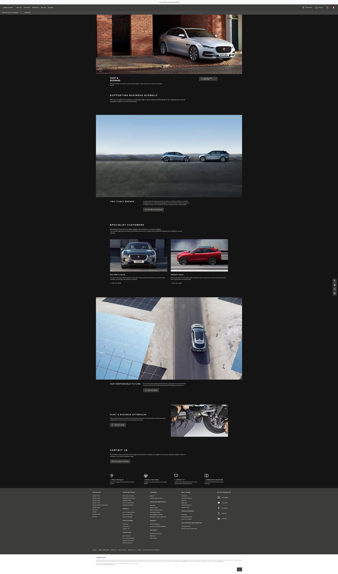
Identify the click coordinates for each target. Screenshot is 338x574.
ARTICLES (183, 500)
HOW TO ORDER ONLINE (129, 512)
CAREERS (94, 550)
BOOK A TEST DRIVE (128, 514)
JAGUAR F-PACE (96, 496)
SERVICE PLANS (154, 507)
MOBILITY (152, 496)
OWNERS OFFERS (127, 500)
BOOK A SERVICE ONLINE (156, 510)
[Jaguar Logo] (7, 7)
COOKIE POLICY (132, 550)
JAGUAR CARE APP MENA (156, 498)
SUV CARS (94, 509)
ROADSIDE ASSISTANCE (156, 533)
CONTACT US (126, 528)
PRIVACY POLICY (122, 550)
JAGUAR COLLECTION (128, 540)
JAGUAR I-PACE (96, 500)
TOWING (94, 512)
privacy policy (184, 561)
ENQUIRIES (152, 536)
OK (239, 569)
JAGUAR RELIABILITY (186, 505)
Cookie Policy (220, 561)
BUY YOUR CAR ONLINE (128, 538)
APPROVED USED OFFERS (129, 498)
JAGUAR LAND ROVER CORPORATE (151, 550)
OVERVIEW (125, 524)
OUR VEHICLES (126, 526)
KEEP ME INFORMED (127, 516)
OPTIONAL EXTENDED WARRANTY (158, 526)
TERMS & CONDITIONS (103, 550)
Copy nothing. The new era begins (169, 2)
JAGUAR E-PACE (96, 498)
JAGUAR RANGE (96, 507)
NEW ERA (94, 516)
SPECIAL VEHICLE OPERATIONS (100, 505)
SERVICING (152, 505)
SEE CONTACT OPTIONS (121, 461)
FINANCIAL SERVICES (128, 505)
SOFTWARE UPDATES (155, 512)
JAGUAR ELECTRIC (186, 526)
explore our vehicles (207, 79)
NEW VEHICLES (126, 536)
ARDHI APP (184, 502)
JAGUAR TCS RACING (186, 498)
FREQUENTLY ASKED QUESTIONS (158, 516)
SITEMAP (139, 550)
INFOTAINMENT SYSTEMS (156, 514)
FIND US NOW (153, 538)
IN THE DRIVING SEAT (186, 516)
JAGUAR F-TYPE (96, 502)
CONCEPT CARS (185, 507)
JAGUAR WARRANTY (155, 524)
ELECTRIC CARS (96, 514)
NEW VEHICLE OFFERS (128, 496)
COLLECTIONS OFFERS (128, 502)
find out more (152, 390)
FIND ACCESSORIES (127, 542)
